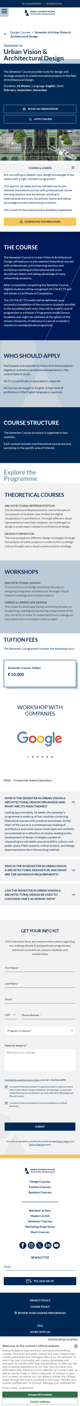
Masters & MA (40, 1216)
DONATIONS (54, 3)
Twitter (40, 1243)
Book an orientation (43, 108)
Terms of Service (37, 1144)
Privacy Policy (63, 1141)
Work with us (40, 1331)
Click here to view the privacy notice (22, 1080)
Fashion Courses (40, 1187)
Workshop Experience (40, 1226)
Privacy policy (40, 1300)
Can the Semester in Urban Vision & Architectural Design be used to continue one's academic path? (33, 894)
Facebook (23, 1243)
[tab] (28, 757)
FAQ (40, 1325)
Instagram (32, 1243)
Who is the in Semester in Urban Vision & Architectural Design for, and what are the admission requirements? (36, 870)
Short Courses (40, 1232)
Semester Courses (40, 1221)
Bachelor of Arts (40, 1210)
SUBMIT (40, 1126)
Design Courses (20, 32)
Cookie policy (40, 1306)
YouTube (57, 1243)
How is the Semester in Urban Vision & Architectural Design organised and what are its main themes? (35, 802)
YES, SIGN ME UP (43, 1281)
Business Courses (40, 1192)
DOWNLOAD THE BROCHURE (42, 221)
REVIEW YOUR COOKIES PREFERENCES (42, 1313)
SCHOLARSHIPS (31, 3)
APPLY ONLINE (43, 119)
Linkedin (48, 1243)
